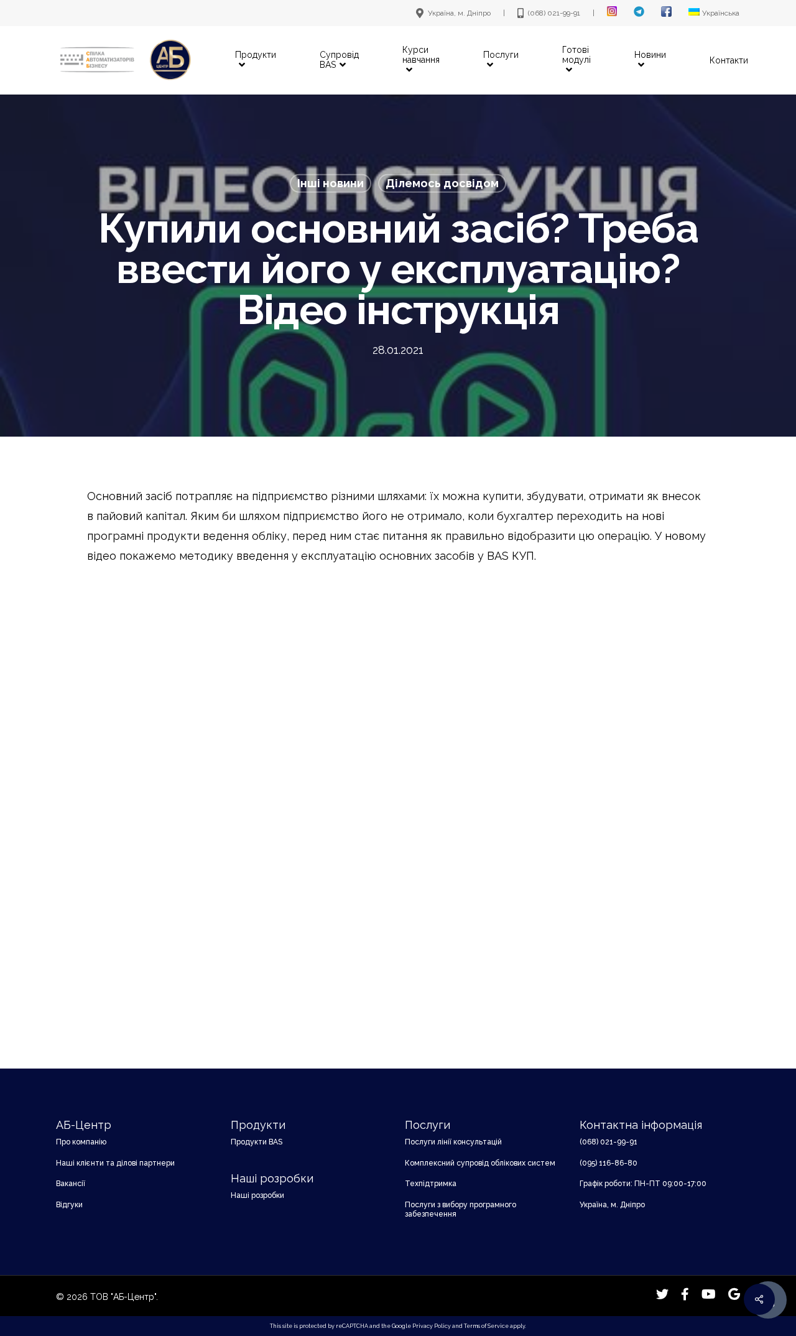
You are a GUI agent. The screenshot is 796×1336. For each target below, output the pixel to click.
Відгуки (69, 1204)
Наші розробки (257, 1195)
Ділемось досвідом (442, 183)
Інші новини (330, 183)
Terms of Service (486, 1326)
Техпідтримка (430, 1183)
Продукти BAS (256, 1142)
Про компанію (81, 1142)
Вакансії (70, 1183)
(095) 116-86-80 (608, 1163)
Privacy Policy (431, 1326)
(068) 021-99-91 (608, 1142)
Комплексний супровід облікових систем (480, 1163)
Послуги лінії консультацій (453, 1142)
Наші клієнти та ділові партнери (115, 1163)
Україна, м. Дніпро (612, 1204)
